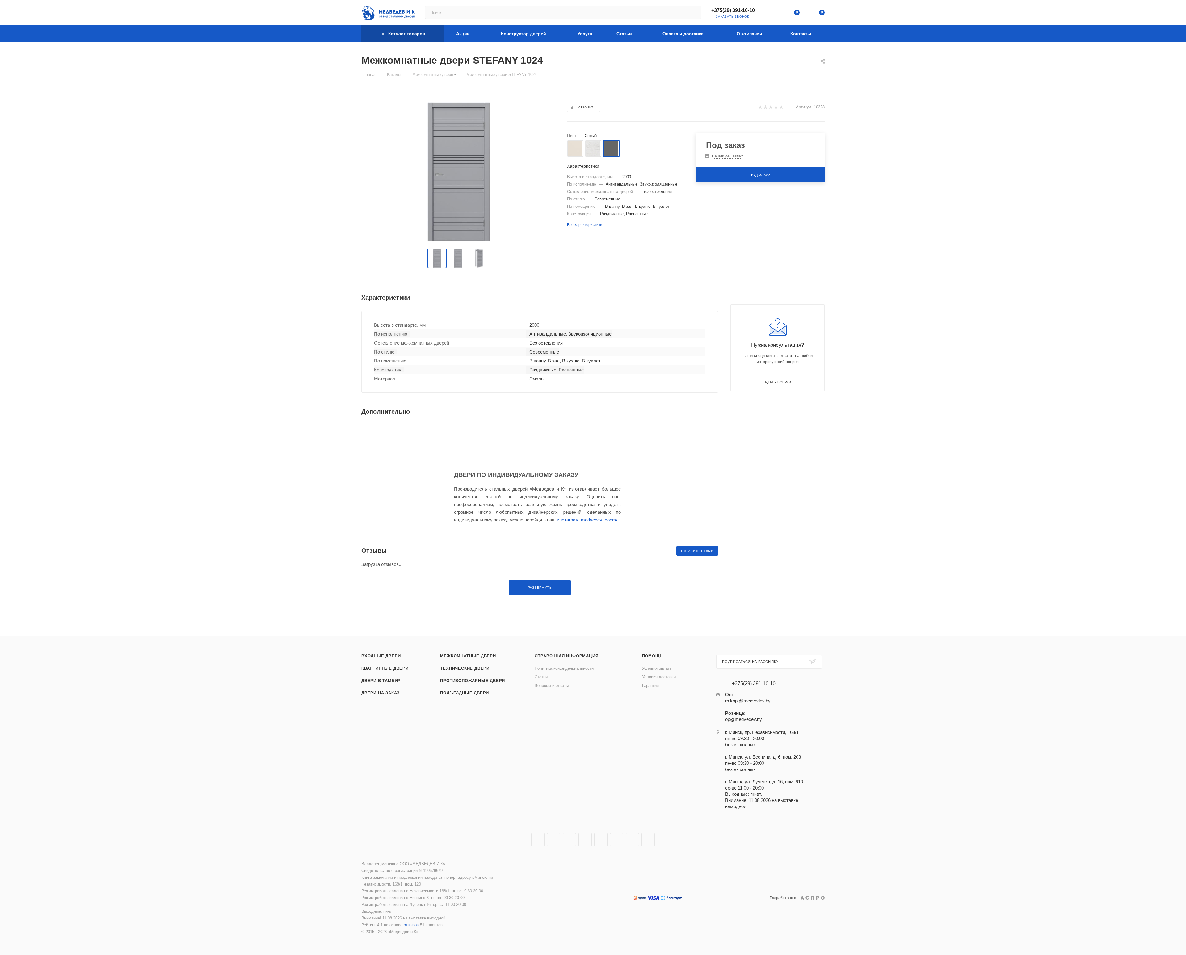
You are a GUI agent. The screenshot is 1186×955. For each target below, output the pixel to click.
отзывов (411, 925)
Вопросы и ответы (552, 685)
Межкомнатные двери (468, 656)
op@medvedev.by (743, 719)
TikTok (648, 839)
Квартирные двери (385, 668)
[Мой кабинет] (772, 14)
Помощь (652, 656)
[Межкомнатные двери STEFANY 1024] (458, 171)
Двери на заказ (380, 693)
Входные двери (381, 656)
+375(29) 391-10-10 (733, 10)
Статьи (541, 677)
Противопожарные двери (472, 680)
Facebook (553, 839)
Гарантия (650, 685)
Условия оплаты (657, 668)
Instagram (569, 839)
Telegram (585, 839)
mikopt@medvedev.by (748, 700)
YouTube (601, 839)
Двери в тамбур (380, 680)
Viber (632, 839)
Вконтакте (538, 839)
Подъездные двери (464, 693)
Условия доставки (659, 677)
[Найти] (693, 12)
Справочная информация (567, 656)
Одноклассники (616, 839)
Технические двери (465, 668)
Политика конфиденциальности (564, 668)
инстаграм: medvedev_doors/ (587, 519)
